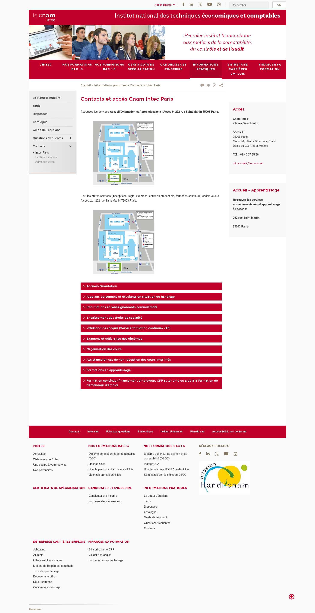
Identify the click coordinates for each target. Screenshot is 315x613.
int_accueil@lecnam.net (248, 163)
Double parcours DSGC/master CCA (166, 469)
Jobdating (39, 549)
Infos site (93, 431)
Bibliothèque (145, 431)
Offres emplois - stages (47, 560)
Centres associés (46, 157)
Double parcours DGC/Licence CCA (111, 469)
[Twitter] (200, 4)
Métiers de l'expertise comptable (53, 565)
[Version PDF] (215, 86)
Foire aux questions (118, 431)
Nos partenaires (43, 470)
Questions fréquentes (48, 138)
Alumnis (38, 554)
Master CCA (151, 463)
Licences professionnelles (105, 474)
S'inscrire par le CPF (101, 549)
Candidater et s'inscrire (110, 488)
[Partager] (221, 86)
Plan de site (197, 431)
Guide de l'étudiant (46, 130)
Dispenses (40, 114)
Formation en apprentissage (106, 560)
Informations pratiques (110, 85)
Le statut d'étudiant (46, 98)
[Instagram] (219, 4)
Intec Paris (153, 85)
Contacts (136, 85)
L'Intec (39, 446)
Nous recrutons (42, 581)
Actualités (39, 453)
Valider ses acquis (100, 554)
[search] (249, 5)
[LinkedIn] (191, 4)
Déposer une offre (44, 576)
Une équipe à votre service (49, 464)
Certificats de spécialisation (59, 488)
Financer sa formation (108, 542)
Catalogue (40, 122)
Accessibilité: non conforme (229, 431)
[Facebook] (183, 4)
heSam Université (172, 431)
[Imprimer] (202, 86)
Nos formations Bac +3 (108, 446)
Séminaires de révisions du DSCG (165, 474)
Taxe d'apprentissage (46, 571)
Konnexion (35, 609)
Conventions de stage (46, 587)
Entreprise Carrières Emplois (59, 542)
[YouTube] (209, 4)
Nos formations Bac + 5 (164, 446)
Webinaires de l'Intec (46, 459)
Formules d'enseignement (104, 501)
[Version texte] (208, 86)
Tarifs (36, 106)
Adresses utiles (45, 161)
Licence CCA (97, 463)
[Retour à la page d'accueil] (44, 17)
